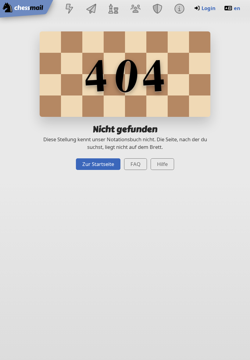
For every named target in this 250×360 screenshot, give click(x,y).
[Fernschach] (91, 9)
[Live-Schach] (69, 9)
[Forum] (135, 9)
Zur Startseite (98, 163)
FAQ (135, 163)
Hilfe (162, 163)
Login (209, 8)
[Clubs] (157, 9)
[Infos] (179, 9)
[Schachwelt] (113, 9)
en (237, 8)
